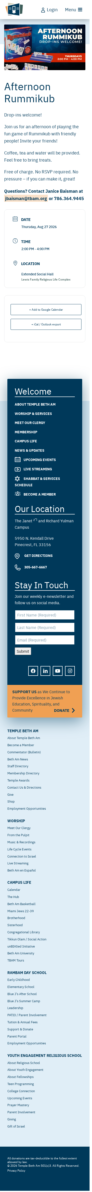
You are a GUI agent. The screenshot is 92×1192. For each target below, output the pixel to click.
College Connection (21, 1091)
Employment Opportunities (26, 808)
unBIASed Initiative (21, 946)
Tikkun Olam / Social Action (26, 939)
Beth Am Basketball (21, 903)
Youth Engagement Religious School (44, 1055)
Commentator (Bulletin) (24, 752)
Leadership (15, 1007)
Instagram (70, 674)
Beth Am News (17, 759)
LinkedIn (45, 674)
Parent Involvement (21, 1112)
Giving (11, 1119)
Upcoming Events (40, 459)
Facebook (33, 674)
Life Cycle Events (19, 849)
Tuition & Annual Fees (22, 1022)
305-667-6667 (35, 566)
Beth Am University (20, 953)
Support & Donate (20, 1029)
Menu (70, 9)
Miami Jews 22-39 (20, 911)
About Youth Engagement (25, 1069)
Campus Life (26, 441)
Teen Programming (20, 1083)
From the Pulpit (18, 835)
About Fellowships (20, 1076)
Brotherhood (16, 917)
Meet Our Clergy (30, 422)
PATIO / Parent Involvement (27, 1015)
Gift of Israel (16, 1126)
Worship (16, 821)
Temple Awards (18, 780)
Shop (11, 801)
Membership (26, 431)
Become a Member (40, 494)
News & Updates (29, 450)
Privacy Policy (16, 1170)
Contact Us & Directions (24, 787)
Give (10, 794)
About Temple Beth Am (35, 404)
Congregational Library (23, 932)
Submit (23, 651)
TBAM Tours (15, 960)
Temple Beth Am (22, 731)
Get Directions (38, 555)
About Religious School (23, 1062)
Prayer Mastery (18, 1104)
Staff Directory (17, 766)
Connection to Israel (21, 856)
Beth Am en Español (21, 870)
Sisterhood (15, 925)
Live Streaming (38, 469)
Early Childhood (18, 979)
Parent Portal (16, 1036)
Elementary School (20, 986)
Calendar (13, 889)
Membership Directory (23, 773)
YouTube (58, 674)
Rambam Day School (27, 972)
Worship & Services (33, 413)
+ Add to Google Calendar (46, 309)
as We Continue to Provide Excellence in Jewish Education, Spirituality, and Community (41, 701)
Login (52, 9)
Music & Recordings (21, 842)
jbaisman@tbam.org (26, 198)
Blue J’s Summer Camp (23, 1001)
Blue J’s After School (22, 993)
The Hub (13, 896)
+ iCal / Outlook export (46, 324)
